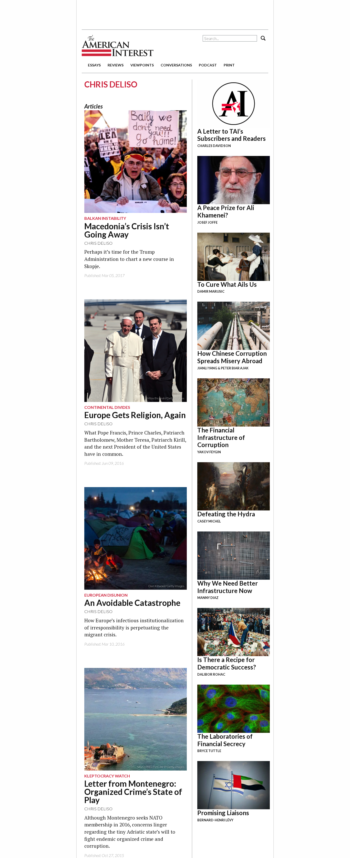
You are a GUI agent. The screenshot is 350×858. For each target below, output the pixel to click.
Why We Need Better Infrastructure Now (227, 586)
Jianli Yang (207, 368)
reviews (115, 65)
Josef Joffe (207, 222)
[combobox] (230, 38)
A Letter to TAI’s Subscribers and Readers (231, 134)
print (229, 65)
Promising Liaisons (223, 812)
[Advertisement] (175, 12)
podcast (208, 65)
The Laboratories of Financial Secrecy (225, 740)
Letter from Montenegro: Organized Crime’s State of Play (133, 791)
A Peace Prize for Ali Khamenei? (225, 211)
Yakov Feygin (209, 452)
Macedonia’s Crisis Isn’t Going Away (126, 230)
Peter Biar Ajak (235, 368)
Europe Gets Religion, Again (135, 415)
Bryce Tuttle (209, 751)
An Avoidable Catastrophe (132, 603)
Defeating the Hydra (226, 514)
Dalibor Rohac (211, 674)
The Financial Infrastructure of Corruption (221, 437)
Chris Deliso (98, 243)
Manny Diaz (208, 598)
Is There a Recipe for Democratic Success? (226, 663)
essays (94, 65)
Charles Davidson (214, 146)
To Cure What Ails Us (227, 284)
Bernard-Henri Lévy (215, 820)
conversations (176, 65)
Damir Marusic (210, 291)
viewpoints (142, 65)
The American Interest (117, 45)
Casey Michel (209, 521)
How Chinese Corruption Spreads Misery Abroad (232, 357)
